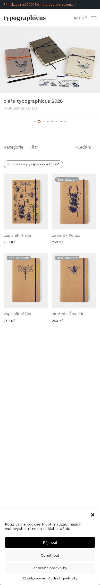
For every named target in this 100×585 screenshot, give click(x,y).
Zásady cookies (34, 578)
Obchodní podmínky (62, 578)
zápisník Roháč (66, 235)
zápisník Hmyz (17, 235)
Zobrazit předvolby (50, 568)
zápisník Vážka (17, 313)
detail (5, 242)
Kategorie (13, 147)
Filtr (33, 147)
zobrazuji (36, 164)
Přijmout (50, 542)
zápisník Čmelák (67, 313)
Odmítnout (50, 555)
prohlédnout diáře (21, 108)
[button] (92, 514)
